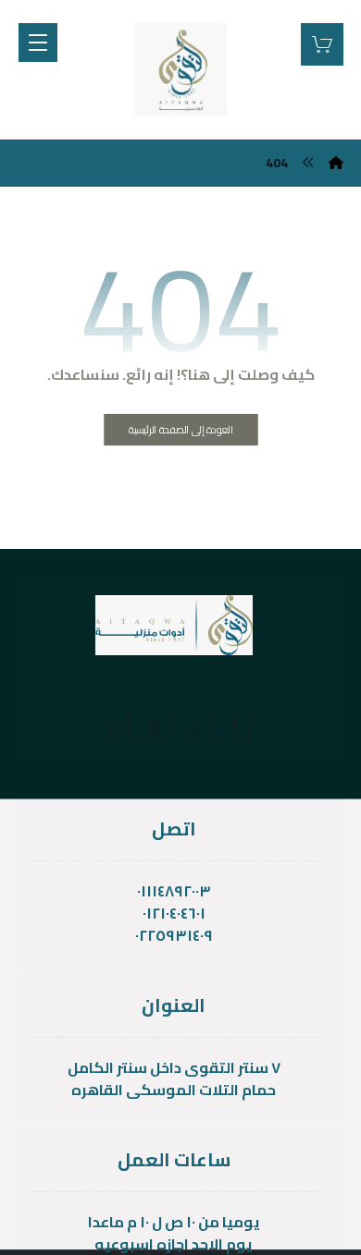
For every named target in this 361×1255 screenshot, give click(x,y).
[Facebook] (235, 726)
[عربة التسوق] (322, 42)
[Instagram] (113, 726)
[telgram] (153, 726)
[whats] (194, 726)
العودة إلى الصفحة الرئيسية (181, 430)
